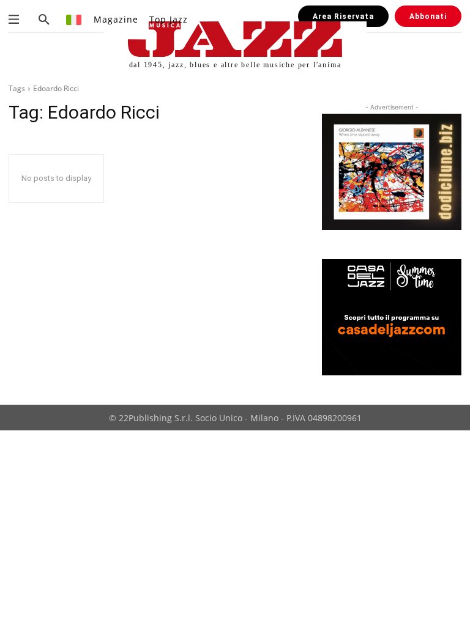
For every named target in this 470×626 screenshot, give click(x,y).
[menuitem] (74, 19)
